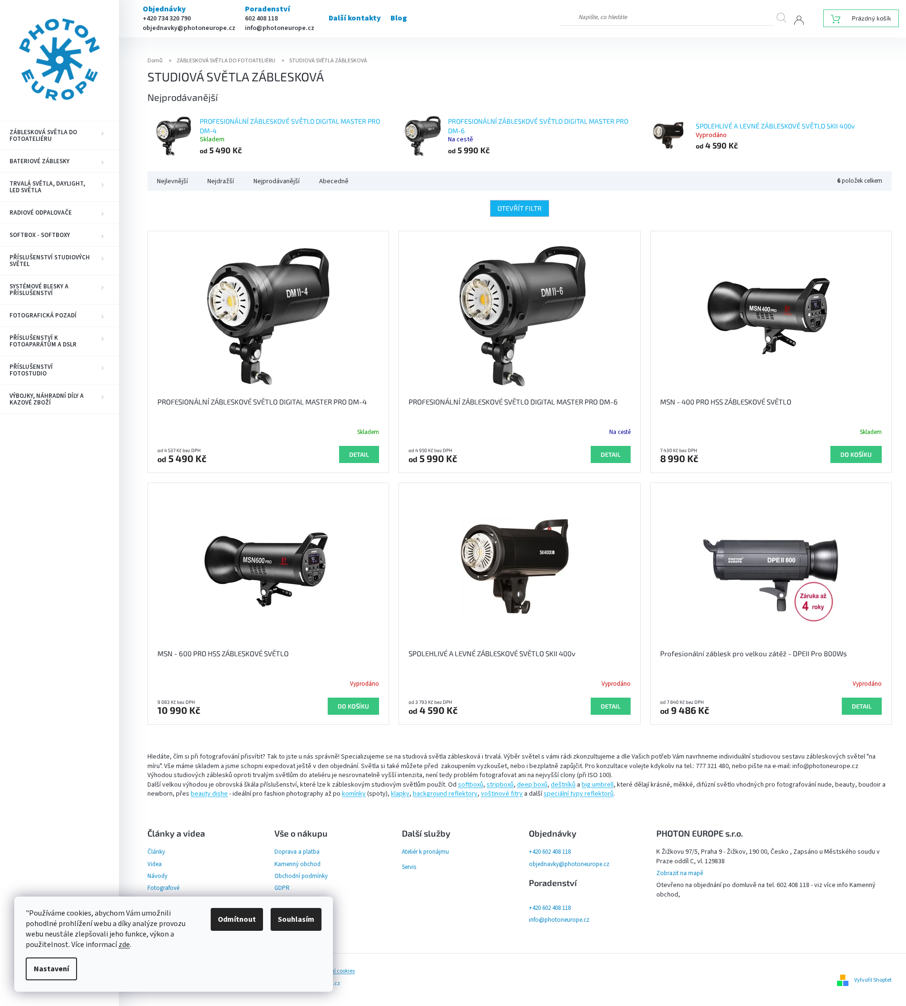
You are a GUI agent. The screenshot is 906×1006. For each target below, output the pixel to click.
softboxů (470, 784)
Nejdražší (220, 181)
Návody (157, 876)
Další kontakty (355, 18)
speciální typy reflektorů (579, 794)
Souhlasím (296, 919)
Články (156, 852)
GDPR (282, 888)
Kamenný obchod (297, 864)
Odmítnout (237, 919)
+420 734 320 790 (167, 18)
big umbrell (598, 784)
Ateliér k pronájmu (425, 852)
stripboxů (500, 784)
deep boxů (532, 784)
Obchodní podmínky (301, 876)
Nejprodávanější (276, 181)
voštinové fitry (502, 794)
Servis (409, 867)
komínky (354, 794)
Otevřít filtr (519, 208)
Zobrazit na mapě (679, 873)
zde (124, 944)
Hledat (785, 17)
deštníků (563, 784)
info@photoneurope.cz (279, 28)
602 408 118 (261, 18)
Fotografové (163, 888)
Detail (359, 454)
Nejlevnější (172, 181)
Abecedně (334, 181)
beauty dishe (209, 794)
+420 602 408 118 (550, 852)
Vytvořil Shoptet (873, 980)
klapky (400, 794)
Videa (154, 864)
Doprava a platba (297, 852)
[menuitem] (59, 135)
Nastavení (51, 969)
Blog (398, 18)
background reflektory (445, 794)
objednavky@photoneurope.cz (189, 28)
